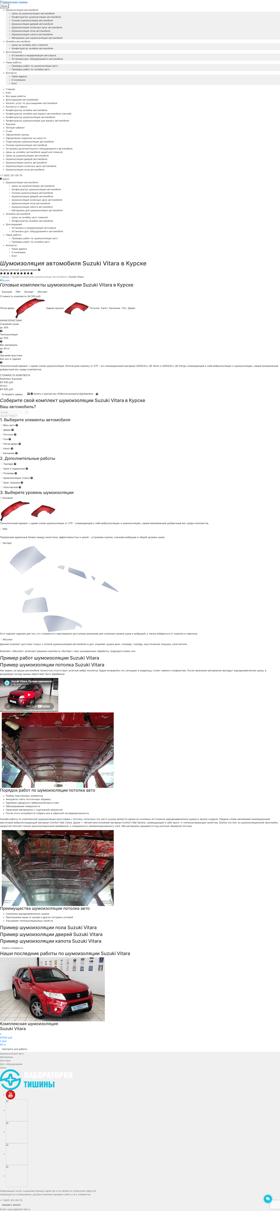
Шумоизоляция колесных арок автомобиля (37, 27)
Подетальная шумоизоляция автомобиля (30, 141)
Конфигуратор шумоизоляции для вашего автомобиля (37, 120)
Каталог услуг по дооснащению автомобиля (31, 103)
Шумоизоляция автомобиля (22, 9)
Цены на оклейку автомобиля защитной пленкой (34, 152)
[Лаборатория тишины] (140, 2)
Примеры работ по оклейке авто (31, 69)
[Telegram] (17, 1153)
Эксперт (7, 543)
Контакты (11, 72)
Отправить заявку (12, 394)
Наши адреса (19, 76)
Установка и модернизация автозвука (34, 55)
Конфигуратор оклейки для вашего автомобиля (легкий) (38, 113)
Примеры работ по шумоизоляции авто (35, 65)
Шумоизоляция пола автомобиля (31, 30)
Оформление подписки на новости (26, 138)
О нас (9, 131)
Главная (10, 89)
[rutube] (17, 1132)
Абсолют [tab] (42, 291)
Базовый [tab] (7, 291)
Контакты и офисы (16, 106)
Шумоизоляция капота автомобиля (32, 34)
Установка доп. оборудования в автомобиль (37, 58)
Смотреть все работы (14, 1049)
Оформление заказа (17, 134)
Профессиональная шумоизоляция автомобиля (39, 276)
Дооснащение (14, 51)
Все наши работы (16, 96)
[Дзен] (17, 1175)
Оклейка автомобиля (18, 41)
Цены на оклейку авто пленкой (30, 44)
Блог (14, 83)
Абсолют (8, 639)
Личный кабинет (15, 127)
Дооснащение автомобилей (22, 99)
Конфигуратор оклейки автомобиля (32, 48)
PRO (5, 529)
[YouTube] (10, 1094)
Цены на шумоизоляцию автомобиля (33, 13)
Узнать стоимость (12, 947)
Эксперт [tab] (29, 291)
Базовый (8, 497)
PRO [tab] (18, 291)
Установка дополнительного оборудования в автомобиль (39, 148)
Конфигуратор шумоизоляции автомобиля (36, 16)
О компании (19, 79)
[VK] (17, 1110)
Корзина (10, 124)
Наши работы (13, 62)
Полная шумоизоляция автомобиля (32, 20)
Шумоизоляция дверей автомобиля (32, 23)
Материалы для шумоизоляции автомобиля (37, 37)
